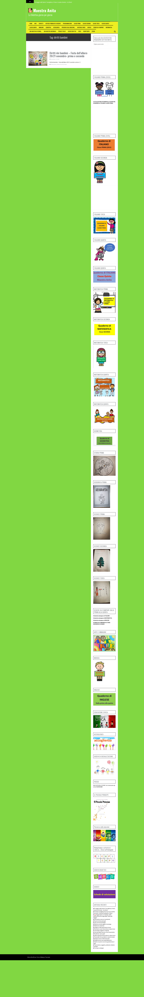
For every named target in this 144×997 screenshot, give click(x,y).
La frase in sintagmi (99, 948)
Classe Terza (96, 23)
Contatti (41, 23)
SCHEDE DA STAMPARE (98, 27)
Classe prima (77, 23)
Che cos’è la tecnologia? (100, 922)
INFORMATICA (109, 27)
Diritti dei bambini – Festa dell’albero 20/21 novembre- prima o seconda (68, 54)
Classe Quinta (33, 27)
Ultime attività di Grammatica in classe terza (104, 935)
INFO (35, 23)
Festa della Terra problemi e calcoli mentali (104, 937)
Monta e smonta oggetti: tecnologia (102, 924)
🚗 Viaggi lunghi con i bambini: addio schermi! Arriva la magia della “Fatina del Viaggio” (102, 916)
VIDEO (79, 31)
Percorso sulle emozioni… (68, 27)
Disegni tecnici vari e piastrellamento (103, 940)
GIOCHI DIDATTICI (72, 31)
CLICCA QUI (99, 786)
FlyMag (41, 957)
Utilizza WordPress (31, 957)
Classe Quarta (105, 23)
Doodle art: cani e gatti (99, 933)
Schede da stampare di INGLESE (101, 620)
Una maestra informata (50, 31)
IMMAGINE (41, 27)
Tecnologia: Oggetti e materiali (101, 930)
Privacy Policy (62, 31)
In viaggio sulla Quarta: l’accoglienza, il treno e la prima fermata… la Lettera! (53, 2)
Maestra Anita (44, 10)
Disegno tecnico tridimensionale (102, 938)
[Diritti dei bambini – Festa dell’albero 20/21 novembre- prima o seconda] (37, 58)
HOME (31, 23)
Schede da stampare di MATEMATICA (102, 618)
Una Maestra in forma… (36, 31)
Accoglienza (56, 27)
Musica (89, 27)
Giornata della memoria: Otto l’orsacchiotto (104, 932)
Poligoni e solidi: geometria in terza (102, 927)
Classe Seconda (87, 23)
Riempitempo (86, 31)
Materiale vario (81, 27)
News (65, 64)
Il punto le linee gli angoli (100, 921)
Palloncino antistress (99, 925)
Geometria (48, 27)
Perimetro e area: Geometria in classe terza (104, 929)
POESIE (93, 31)
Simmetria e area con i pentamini (102, 919)
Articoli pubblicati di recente (53, 23)
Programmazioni (67, 23)
